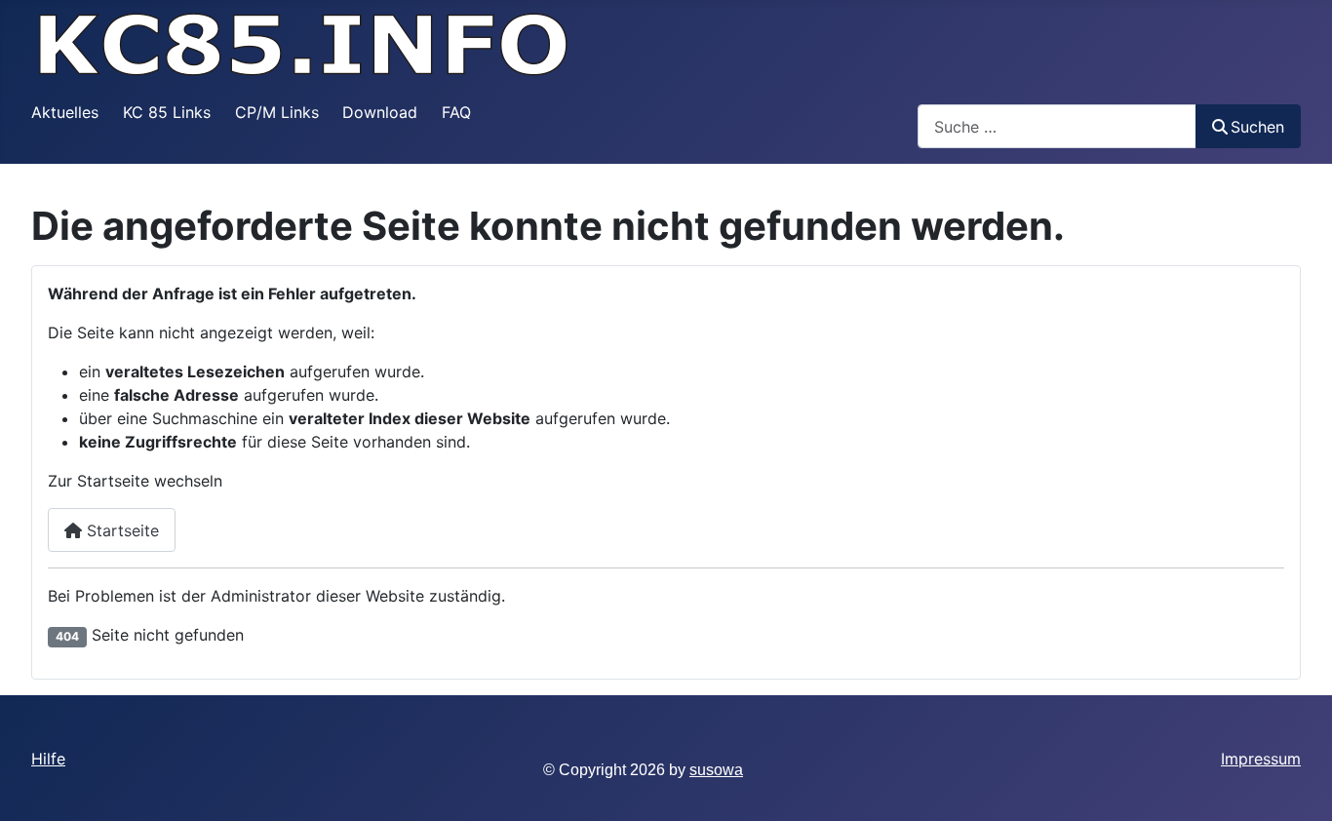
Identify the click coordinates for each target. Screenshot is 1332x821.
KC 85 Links (167, 112)
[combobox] (1057, 126)
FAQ (456, 112)
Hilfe (48, 758)
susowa (716, 770)
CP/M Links (277, 112)
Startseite (120, 530)
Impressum (1261, 758)
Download (379, 112)
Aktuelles (64, 112)
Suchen (1257, 127)
